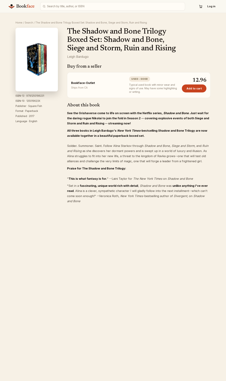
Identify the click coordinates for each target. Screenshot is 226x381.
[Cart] (201, 6)
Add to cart (194, 88)
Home (19, 22)
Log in (211, 6)
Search (29, 22)
